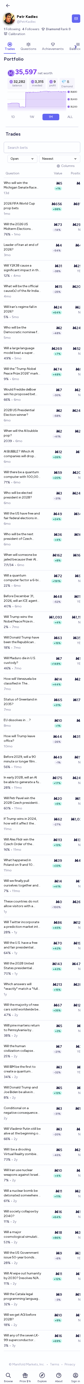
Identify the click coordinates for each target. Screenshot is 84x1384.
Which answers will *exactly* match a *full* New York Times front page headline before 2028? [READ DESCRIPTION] (21, 986)
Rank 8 (58, 29)
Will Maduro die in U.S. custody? (20, 660)
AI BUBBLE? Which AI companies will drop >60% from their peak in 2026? (22, 454)
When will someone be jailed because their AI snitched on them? (20, 557)
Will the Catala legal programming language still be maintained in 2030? (22, 1296)
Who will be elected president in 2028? (18, 495)
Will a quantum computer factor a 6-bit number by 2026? (22, 578)
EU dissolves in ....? (17, 720)
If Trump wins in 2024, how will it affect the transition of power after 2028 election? (22, 821)
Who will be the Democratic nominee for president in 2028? (22, 330)
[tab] (10, 47)
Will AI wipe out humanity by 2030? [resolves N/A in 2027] (22, 1275)
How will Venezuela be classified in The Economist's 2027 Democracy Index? (20, 681)
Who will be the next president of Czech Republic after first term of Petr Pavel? (21, 536)
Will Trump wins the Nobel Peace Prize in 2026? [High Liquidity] (20, 619)
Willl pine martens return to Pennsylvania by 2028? (22, 1027)
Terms (54, 1364)
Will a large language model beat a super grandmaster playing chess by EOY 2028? (19, 350)
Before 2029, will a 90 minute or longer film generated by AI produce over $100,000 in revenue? (22, 759)
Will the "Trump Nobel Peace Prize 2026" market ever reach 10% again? (22, 371)
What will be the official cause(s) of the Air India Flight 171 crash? (21, 288)
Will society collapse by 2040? (21, 1213)
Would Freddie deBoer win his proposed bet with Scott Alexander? (20, 392)
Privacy (70, 1364)
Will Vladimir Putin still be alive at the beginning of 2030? (22, 1131)
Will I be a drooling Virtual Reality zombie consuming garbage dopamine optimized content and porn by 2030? (20, 1151)
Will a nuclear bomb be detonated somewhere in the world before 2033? (22, 1193)
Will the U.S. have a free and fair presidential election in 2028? (20, 945)
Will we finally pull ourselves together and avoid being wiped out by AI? (21, 883)
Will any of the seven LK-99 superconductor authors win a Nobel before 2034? (21, 1337)
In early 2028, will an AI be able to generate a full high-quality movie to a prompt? (22, 780)
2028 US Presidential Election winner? (19, 412)
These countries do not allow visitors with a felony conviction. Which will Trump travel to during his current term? (22, 904)
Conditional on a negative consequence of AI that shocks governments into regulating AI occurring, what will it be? (21, 1110)
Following (12, 29)
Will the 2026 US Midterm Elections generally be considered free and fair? (21, 226)
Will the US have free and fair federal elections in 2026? (22, 516)
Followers (30, 29)
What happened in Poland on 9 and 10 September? (18, 862)
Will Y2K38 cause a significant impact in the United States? (22, 268)
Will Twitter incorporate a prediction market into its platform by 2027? (22, 924)
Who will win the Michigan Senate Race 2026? (20, 185)
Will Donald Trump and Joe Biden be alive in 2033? (21, 1089)
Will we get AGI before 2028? (20, 1317)
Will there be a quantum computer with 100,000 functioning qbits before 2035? (22, 474)
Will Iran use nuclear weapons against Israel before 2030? (21, 1172)
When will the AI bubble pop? (21, 433)
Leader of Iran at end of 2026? (21, 247)
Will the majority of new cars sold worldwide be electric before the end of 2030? (22, 1007)
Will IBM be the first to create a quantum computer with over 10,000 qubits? (20, 1069)
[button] (51, 173)
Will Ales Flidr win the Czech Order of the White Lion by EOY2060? (19, 842)
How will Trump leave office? (19, 738)
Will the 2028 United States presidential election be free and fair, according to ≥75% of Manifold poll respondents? (21, 965)
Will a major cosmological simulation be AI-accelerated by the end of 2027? (22, 1234)
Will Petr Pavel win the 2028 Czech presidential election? (22, 800)
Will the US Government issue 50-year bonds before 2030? (21, 1255)
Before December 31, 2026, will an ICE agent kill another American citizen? (20, 598)
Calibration (16, 34)
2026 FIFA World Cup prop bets (19, 206)
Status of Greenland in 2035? (20, 701)
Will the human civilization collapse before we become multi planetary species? (22, 1048)
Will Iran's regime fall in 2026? (20, 309)
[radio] (13, 117)
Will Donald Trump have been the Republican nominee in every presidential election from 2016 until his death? (21, 640)
